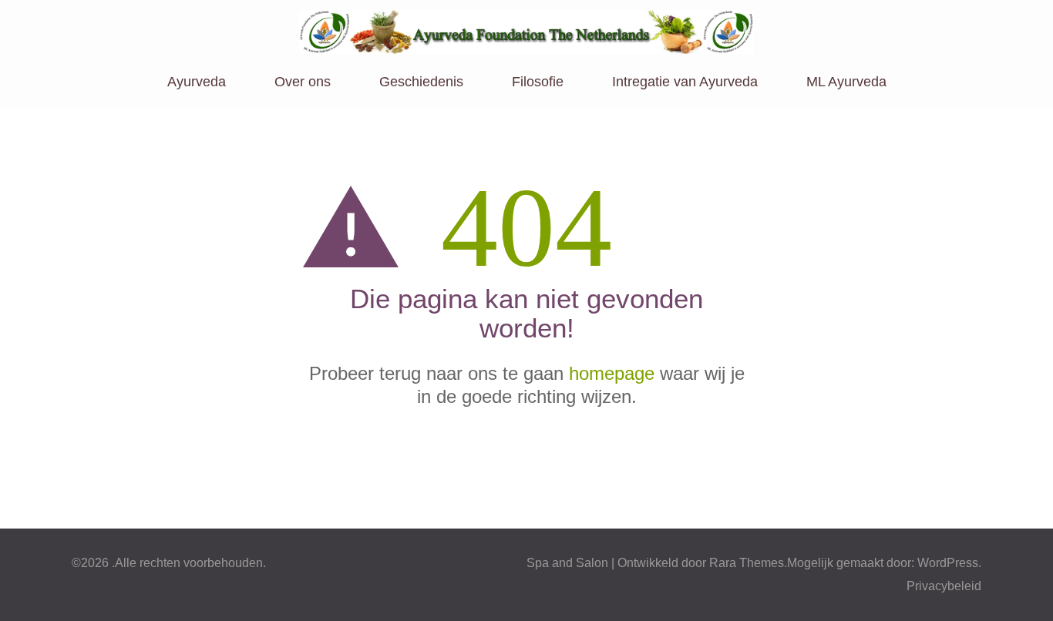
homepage (611, 373)
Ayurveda (196, 81)
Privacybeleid (944, 585)
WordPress (947, 562)
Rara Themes (746, 562)
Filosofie (538, 81)
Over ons (302, 81)
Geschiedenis (421, 81)
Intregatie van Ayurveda (685, 81)
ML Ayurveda (846, 81)
